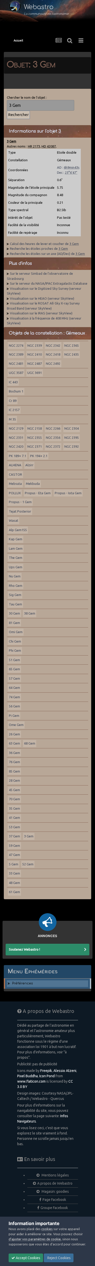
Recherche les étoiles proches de (39, 248)
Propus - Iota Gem (68, 493)
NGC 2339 (34, 345)
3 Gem (28, 836)
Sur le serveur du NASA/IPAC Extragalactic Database (48, 283)
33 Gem (14, 873)
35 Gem (14, 808)
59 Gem (14, 845)
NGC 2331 (16, 437)
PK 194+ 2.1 (38, 456)
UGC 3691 (34, 372)
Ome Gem (16, 724)
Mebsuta (15, 483)
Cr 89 (12, 400)
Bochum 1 (16, 391)
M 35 (12, 419)
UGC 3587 (16, 372)
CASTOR (15, 474)
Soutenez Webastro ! (24, 949)
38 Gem (29, 613)
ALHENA (15, 465)
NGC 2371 (34, 446)
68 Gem (29, 743)
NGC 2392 (71, 446)
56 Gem (14, 706)
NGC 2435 (71, 354)
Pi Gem (14, 715)
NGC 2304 (71, 428)
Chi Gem (15, 641)
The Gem (15, 557)
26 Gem (14, 734)
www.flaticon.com (31, 1081)
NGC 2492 (53, 363)
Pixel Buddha (27, 1076)
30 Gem (14, 613)
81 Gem (14, 622)
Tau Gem (15, 604)
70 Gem (14, 799)
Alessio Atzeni (64, 1071)
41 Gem (14, 817)
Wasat (13, 520)
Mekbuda (33, 483)
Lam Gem (16, 548)
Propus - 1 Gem (20, 502)
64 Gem (14, 687)
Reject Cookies (59, 1258)
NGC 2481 (16, 363)
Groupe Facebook (54, 1208)
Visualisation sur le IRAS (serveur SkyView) (41, 313)
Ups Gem (15, 567)
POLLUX (15, 493)
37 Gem (14, 836)
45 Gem (14, 790)
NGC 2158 (34, 428)
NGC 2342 (53, 345)
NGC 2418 (53, 354)
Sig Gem (15, 594)
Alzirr (29, 465)
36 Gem (14, 752)
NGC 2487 (34, 363)
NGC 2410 (34, 354)
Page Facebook (54, 1200)
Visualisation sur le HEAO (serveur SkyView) (42, 298)
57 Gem (14, 678)
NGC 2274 (16, 345)
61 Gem (14, 892)
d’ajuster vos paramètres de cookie (35, 1239)
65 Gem (14, 669)
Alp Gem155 (18, 530)
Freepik (46, 1071)
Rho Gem (15, 585)
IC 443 (13, 382)
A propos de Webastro (54, 1183)
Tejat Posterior (20, 511)
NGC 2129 (16, 428)
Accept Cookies (27, 1258)
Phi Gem (15, 650)
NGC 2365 (71, 345)
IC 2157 (14, 410)
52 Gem (27, 864)
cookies (47, 1229)
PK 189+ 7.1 (17, 456)
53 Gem (14, 827)
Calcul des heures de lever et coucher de (44, 243)
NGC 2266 (53, 428)
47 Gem (14, 854)
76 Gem (14, 762)
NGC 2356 (53, 437)
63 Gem (14, 743)
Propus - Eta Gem (38, 493)
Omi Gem (16, 632)
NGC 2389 (16, 354)
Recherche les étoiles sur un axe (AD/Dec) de (47, 253)
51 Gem (14, 660)
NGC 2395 (71, 437)
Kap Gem (15, 539)
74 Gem (14, 697)
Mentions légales (55, 1175)
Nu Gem (15, 576)
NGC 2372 (53, 446)
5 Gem (13, 864)
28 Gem (14, 780)
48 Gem (14, 882)
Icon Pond (47, 1076)
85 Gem (14, 771)
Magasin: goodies (55, 1191)
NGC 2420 (16, 446)
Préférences (22, 983)
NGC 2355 (34, 437)
